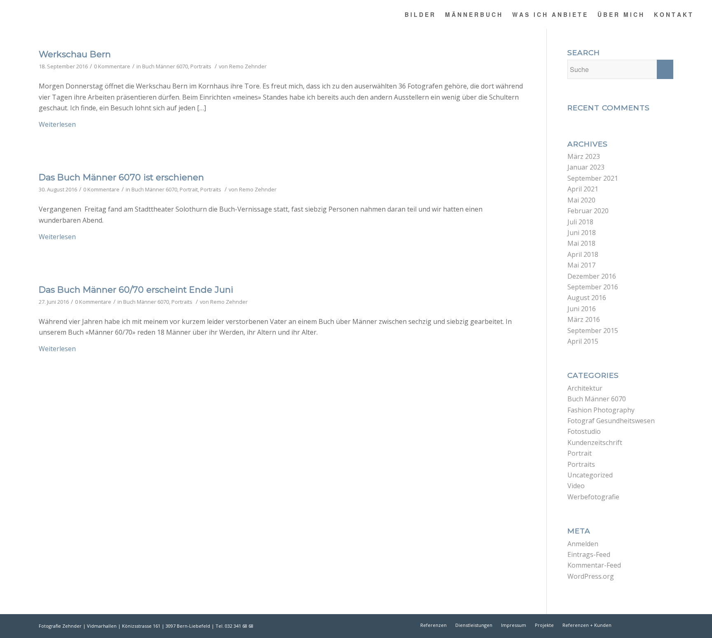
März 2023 (583, 156)
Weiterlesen (57, 124)
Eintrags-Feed (588, 554)
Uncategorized (590, 475)
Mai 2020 (581, 200)
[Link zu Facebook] (630, 625)
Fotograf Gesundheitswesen (611, 420)
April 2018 (582, 254)
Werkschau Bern (75, 54)
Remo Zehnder (248, 66)
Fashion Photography (601, 409)
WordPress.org (590, 576)
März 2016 (583, 319)
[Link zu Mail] (667, 625)
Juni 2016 (581, 308)
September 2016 (592, 286)
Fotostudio (584, 431)
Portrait (189, 189)
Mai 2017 (581, 265)
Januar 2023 (585, 167)
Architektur (584, 388)
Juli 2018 (580, 221)
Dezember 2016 (591, 276)
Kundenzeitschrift (594, 442)
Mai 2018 (581, 243)
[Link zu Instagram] (642, 625)
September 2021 (592, 178)
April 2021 (582, 188)
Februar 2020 (588, 210)
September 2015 (592, 330)
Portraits (200, 66)
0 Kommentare (112, 66)
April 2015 (582, 341)
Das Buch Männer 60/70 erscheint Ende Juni (136, 289)
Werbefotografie (593, 496)
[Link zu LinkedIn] (655, 625)
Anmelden (582, 543)
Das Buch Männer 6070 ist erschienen (121, 177)
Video (576, 485)
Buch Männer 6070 (165, 66)
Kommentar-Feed (594, 565)
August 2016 (586, 297)
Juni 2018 (581, 232)
